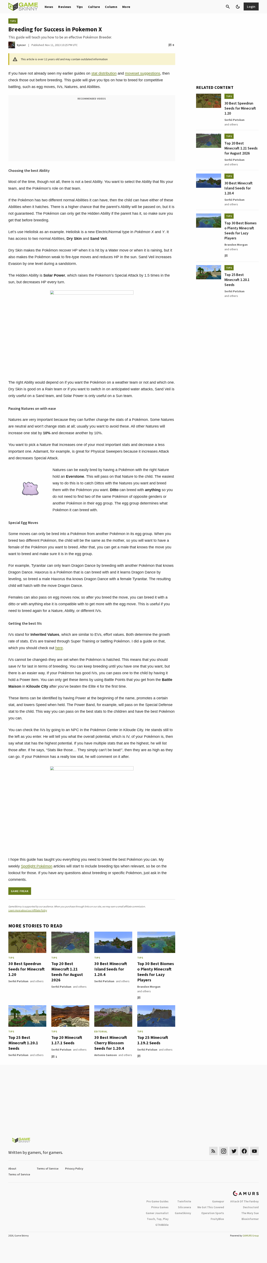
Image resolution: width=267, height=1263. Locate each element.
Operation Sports (212, 1213)
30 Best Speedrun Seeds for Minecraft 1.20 (26, 969)
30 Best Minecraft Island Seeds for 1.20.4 (110, 969)
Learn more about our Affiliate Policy (27, 910)
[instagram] (223, 1151)
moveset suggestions (142, 73)
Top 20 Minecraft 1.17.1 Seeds (66, 1040)
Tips (79, 7)
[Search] (228, 7)
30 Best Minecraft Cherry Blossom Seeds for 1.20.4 (110, 1043)
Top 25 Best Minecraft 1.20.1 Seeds (23, 1043)
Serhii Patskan (18, 981)
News (49, 7)
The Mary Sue (250, 1213)
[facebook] (244, 1151)
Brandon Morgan (148, 986)
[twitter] (233, 1151)
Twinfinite (184, 1201)
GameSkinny (183, 1213)
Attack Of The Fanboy (244, 1201)
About (12, 1168)
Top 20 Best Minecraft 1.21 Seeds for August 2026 (67, 971)
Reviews (64, 7)
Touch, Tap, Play (158, 1219)
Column (111, 7)
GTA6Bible (162, 1225)
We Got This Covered (210, 1207)
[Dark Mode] (238, 7)
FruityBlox (217, 1219)
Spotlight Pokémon (36, 866)
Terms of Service (47, 1168)
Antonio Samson (105, 1055)
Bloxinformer (250, 1219)
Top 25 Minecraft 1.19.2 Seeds (152, 1040)
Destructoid (251, 1207)
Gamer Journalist (157, 1213)
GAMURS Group (251, 1235)
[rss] (213, 1151)
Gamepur (218, 1201)
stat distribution (104, 73)
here (59, 648)
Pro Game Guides (157, 1201)
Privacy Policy (74, 1168)
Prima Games (160, 1207)
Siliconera (184, 1207)
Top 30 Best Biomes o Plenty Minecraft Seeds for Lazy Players (155, 971)
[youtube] (254, 1151)
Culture (94, 7)
